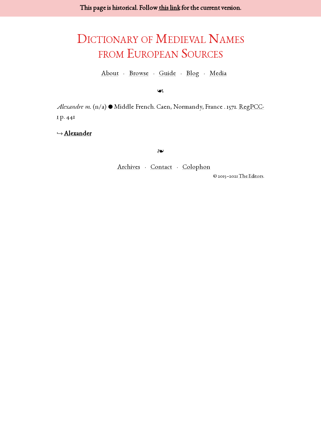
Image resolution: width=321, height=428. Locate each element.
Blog (192, 73)
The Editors (251, 176)
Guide (167, 73)
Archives (128, 167)
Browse (139, 73)
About (110, 73)
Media (218, 73)
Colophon (196, 167)
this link (169, 8)
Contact (161, 167)
